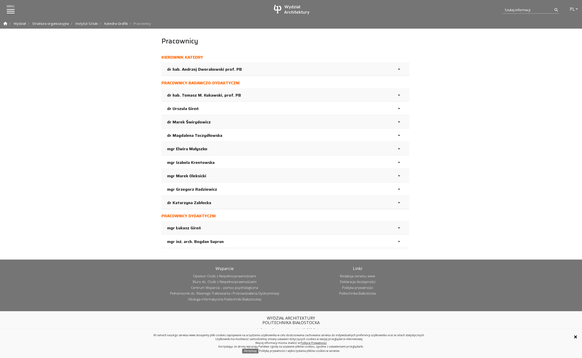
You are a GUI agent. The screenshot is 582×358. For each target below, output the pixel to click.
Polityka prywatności (357, 287)
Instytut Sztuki (86, 23)
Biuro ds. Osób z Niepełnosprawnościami (224, 281)
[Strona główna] (292, 9)
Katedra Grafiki (116, 23)
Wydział (20, 23)
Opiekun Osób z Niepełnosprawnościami (224, 276)
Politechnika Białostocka (357, 293)
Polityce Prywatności (314, 343)
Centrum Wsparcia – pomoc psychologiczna (224, 287)
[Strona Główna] (5, 23)
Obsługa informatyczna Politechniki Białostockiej (224, 299)
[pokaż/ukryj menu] (11, 11)
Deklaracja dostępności (357, 281)
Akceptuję (250, 351)
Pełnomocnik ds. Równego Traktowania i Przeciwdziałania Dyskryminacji (224, 293)
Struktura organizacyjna (50, 23)
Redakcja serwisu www (357, 276)
